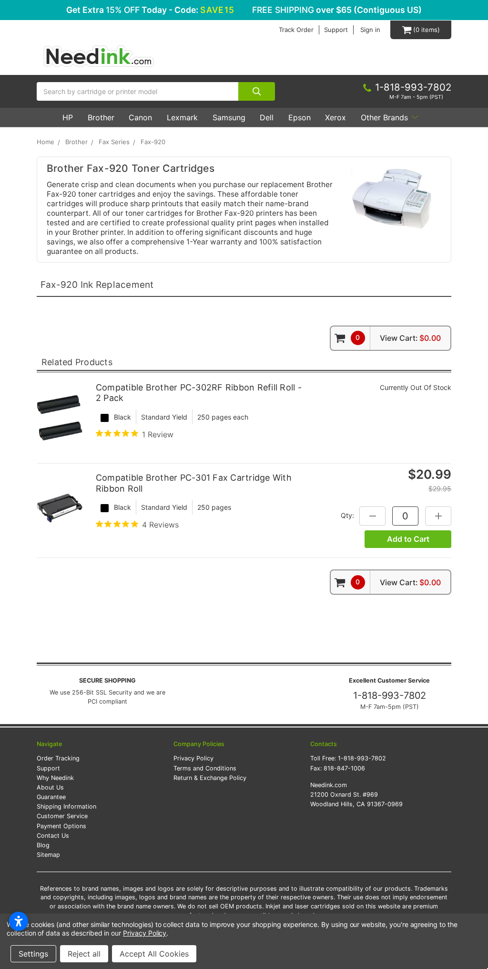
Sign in (370, 30)
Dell (267, 117)
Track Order (296, 30)
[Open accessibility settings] (18, 921)
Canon (140, 117)
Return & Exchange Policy (209, 777)
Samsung (229, 117)
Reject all (84, 953)
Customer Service (62, 816)
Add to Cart (408, 539)
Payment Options (61, 826)
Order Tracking (58, 758)
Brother (101, 117)
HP (67, 117)
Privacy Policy (193, 758)
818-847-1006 (344, 768)
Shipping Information (66, 806)
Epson (299, 117)
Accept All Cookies (154, 953)
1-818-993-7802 (389, 695)
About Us (50, 787)
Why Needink (55, 777)
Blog (43, 845)
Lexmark (182, 117)
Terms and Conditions (204, 768)
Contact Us (53, 835)
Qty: (347, 515)
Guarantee (51, 796)
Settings (33, 953)
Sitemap (48, 854)
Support (336, 30)
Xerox (335, 117)
